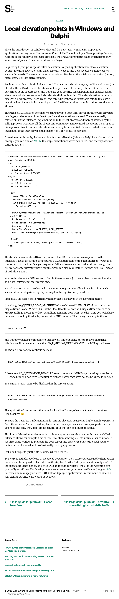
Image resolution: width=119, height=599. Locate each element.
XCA (109, 469)
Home (66, 8)
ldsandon (53, 44)
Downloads (99, 8)
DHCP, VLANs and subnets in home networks (26, 576)
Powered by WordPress (18, 594)
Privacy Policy (79, 591)
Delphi (59, 20)
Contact (88, 8)
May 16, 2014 (69, 44)
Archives (65, 547)
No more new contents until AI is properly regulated (30, 570)
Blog (81, 8)
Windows (39, 485)
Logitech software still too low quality (23, 565)
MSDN (37, 141)
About (74, 8)
